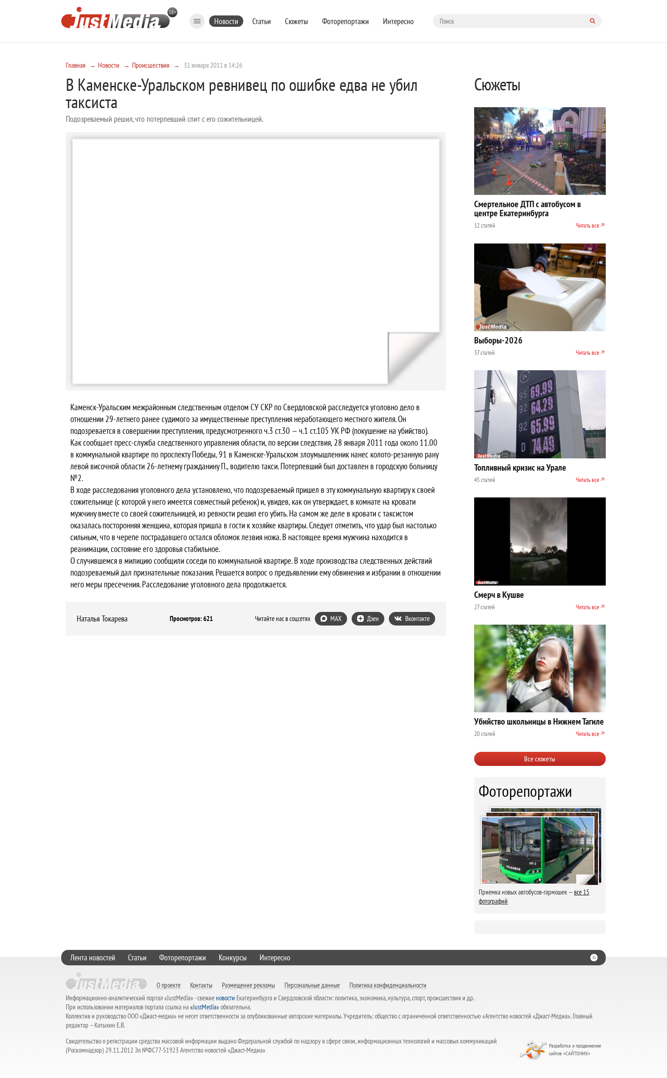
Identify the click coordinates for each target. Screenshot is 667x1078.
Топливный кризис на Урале (520, 467)
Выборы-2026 (498, 340)
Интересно (398, 21)
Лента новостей (92, 957)
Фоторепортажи (345, 21)
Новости (226, 21)
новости (225, 998)
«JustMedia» (204, 1007)
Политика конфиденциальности (388, 985)
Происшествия (150, 65)
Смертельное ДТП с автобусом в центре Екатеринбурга (527, 208)
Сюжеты (296, 21)
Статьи (261, 21)
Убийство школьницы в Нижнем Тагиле (539, 721)
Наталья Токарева (102, 619)
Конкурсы (233, 957)
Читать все (587, 225)
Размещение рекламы (248, 985)
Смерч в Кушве (499, 594)
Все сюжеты (539, 758)
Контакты (201, 985)
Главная (75, 65)
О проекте (169, 985)
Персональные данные (312, 985)
